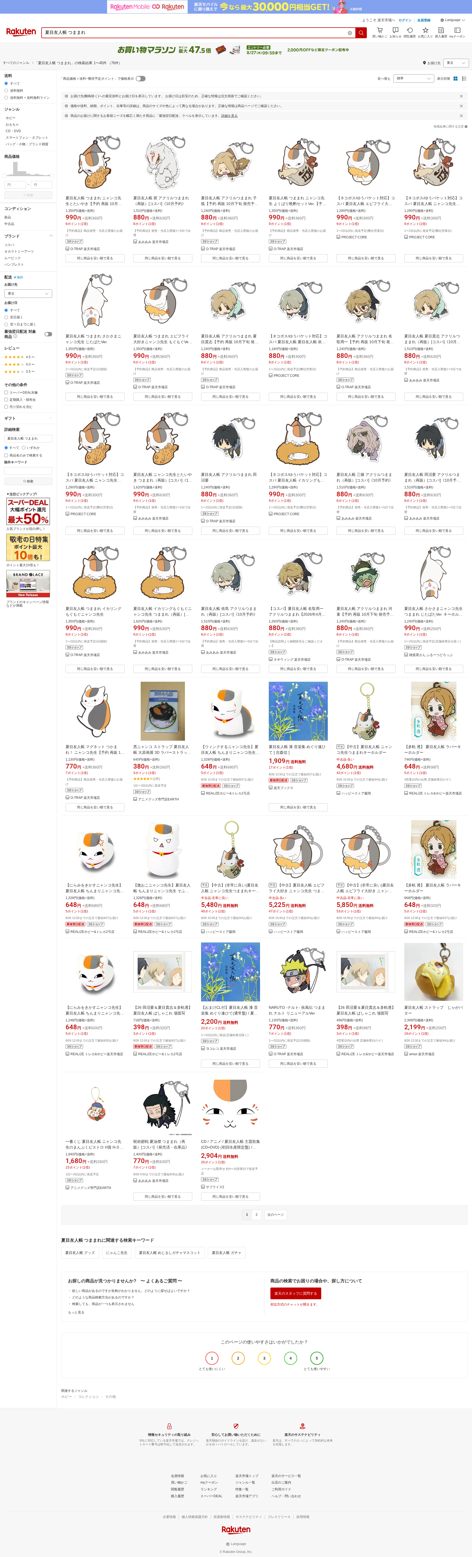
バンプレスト (14, 264)
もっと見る (76, 1312)
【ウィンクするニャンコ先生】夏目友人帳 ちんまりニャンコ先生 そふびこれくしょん (229, 752)
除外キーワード (15, 462)
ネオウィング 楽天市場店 (292, 660)
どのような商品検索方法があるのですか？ (103, 1297)
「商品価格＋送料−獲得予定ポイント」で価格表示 (97, 79)
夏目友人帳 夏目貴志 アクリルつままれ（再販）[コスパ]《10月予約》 (432, 342)
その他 (110, 1397)
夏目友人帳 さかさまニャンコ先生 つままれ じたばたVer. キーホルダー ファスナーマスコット (433, 614)
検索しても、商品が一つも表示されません (103, 1304)
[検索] (361, 32)
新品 (7, 217)
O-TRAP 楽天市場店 (85, 249)
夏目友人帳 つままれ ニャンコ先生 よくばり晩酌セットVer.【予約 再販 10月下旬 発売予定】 (297, 204)
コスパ (9, 245)
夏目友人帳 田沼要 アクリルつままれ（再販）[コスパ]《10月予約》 (432, 480)
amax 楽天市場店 (422, 1054)
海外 (20, 277)
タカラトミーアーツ (19, 251)
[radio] (6, 83)
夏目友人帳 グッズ (80, 1253)
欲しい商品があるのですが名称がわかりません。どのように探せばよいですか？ (131, 1291)
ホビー (66, 1397)
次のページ (275, 1215)
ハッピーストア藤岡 (356, 793)
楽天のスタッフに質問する (296, 1293)
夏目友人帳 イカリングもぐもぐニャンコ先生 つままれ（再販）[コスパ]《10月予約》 (162, 614)
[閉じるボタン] (461, 96)
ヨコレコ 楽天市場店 (221, 1049)
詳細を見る (229, 116)
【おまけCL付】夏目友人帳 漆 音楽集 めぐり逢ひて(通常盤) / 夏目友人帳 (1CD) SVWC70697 (229, 1013)
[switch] (48, 334)
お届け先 (10, 284)
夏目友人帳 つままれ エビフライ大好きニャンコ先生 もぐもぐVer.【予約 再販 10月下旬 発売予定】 (162, 342)
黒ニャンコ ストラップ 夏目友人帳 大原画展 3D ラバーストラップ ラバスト (162, 752)
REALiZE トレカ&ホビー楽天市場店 (435, 793)
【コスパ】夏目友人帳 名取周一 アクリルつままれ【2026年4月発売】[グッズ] (297, 614)
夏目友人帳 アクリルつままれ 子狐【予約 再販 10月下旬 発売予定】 (229, 204)
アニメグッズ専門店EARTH (158, 799)
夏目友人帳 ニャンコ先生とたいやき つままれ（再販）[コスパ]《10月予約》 (162, 480)
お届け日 (10, 303)
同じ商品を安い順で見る (95, 258)
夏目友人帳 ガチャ (226, 1253)
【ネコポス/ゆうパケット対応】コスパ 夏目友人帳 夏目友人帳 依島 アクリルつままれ (298, 342)
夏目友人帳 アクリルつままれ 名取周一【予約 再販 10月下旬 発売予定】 (365, 342)
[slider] (4, 176)
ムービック (12, 258)
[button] (452, 21)
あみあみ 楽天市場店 (153, 242)
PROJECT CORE (354, 237)
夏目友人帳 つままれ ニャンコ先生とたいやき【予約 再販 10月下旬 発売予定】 (94, 204)
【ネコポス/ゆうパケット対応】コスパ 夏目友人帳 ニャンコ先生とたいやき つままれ (95, 480)
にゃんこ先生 (117, 1253)
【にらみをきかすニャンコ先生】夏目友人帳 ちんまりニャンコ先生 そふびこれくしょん (95, 891)
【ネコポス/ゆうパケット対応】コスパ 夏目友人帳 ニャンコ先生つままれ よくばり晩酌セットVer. (433, 204)
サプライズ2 (215, 1187)
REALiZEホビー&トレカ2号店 (228, 793)
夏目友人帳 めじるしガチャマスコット (169, 1253)
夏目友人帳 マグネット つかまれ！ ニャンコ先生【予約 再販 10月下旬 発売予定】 (94, 752)
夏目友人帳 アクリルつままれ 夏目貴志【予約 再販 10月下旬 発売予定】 (229, 342)
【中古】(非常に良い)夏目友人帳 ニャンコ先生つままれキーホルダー (230, 891)
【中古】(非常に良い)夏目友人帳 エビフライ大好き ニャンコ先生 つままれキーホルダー (365, 891)
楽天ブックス (283, 788)
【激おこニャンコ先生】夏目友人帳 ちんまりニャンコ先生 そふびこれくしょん (162, 891)
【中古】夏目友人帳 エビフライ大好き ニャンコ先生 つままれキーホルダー (296, 891)
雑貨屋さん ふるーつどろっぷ (431, 655)
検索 (30, 195)
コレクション (88, 1397)
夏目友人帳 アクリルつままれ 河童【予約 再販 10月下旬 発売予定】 (364, 614)
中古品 (9, 224)
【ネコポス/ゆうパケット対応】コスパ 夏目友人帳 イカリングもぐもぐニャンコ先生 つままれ (298, 480)
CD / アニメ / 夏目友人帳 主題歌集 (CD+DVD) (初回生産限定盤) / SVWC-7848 (230, 1147)
